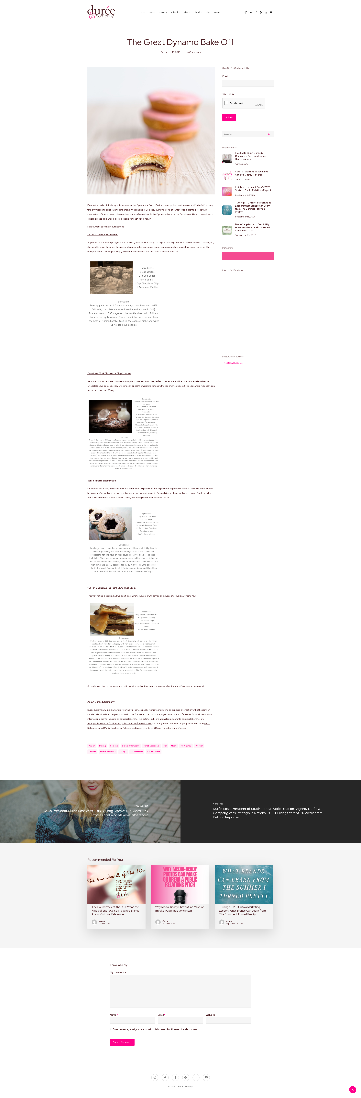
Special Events (142, 727)
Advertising (128, 727)
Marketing (117, 727)
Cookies (114, 746)
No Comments (193, 52)
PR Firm (199, 746)
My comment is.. (119, 972)
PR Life (92, 751)
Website (210, 1014)
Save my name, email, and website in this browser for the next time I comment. (155, 1029)
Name (114, 1014)
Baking (102, 746)
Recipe (123, 751)
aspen (92, 746)
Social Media (104, 727)
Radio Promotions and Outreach (171, 727)
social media (137, 751)
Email (225, 76)
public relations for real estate (135, 718)
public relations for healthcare (136, 723)
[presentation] (243, 103)
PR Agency (186, 746)
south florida (153, 751)
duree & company (130, 746)
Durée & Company (203, 205)
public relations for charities (107, 723)
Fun (165, 746)
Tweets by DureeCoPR (234, 362)
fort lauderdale (151, 746)
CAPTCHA (228, 94)
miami (173, 746)
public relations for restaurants (166, 718)
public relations (178, 205)
